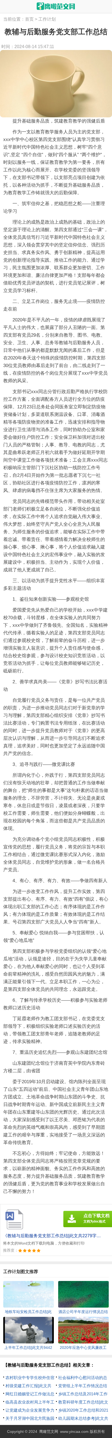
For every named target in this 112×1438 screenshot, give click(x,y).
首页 (29, 19)
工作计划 (47, 19)
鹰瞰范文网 (48, 1431)
